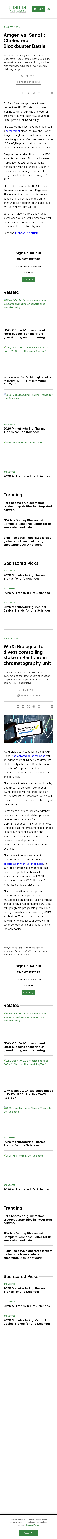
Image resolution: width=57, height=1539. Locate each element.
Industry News (12, 27)
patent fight (13, 130)
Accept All (28, 1533)
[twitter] (28, 93)
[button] (6, 9)
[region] (28, 1526)
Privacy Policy (32, 1525)
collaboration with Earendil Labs (23, 863)
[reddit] (33, 93)
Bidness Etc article (26, 232)
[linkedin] (23, 93)
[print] (52, 93)
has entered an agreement (28, 755)
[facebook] (18, 93)
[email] (39, 93)
